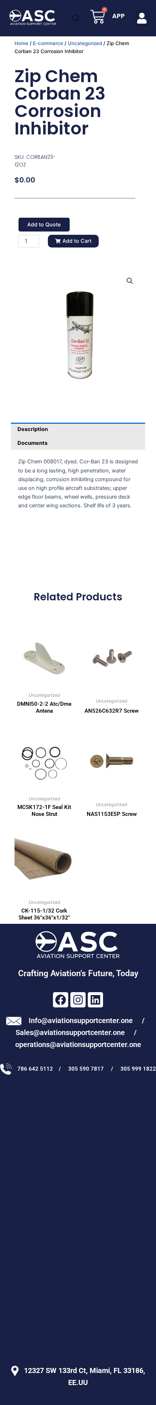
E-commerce (48, 43)
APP (118, 15)
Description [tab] (32, 429)
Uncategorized (85, 43)
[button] (142, 18)
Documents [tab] (32, 443)
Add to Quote (44, 224)
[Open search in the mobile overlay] (75, 18)
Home (21, 43)
